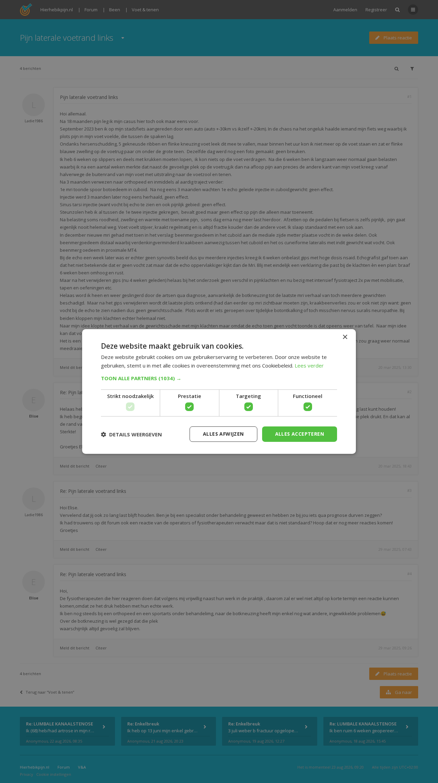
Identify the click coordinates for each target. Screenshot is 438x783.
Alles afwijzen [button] (223, 434)
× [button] (344, 337)
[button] (219, 378)
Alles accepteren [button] (299, 434)
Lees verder (309, 365)
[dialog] (219, 391)
